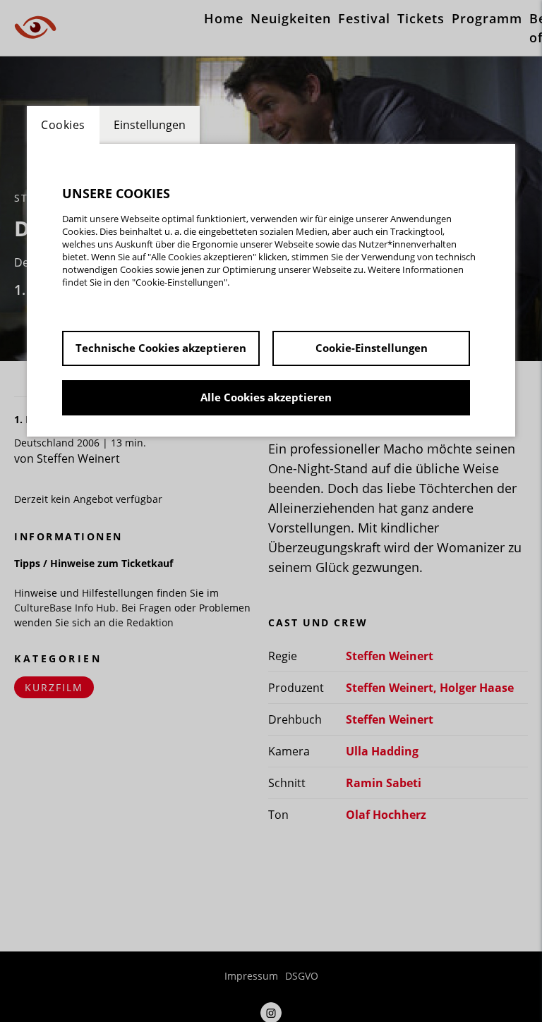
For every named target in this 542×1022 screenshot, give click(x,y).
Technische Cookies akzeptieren (161, 348)
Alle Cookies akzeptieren (266, 397)
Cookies (63, 125)
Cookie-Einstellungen (371, 348)
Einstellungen (150, 125)
